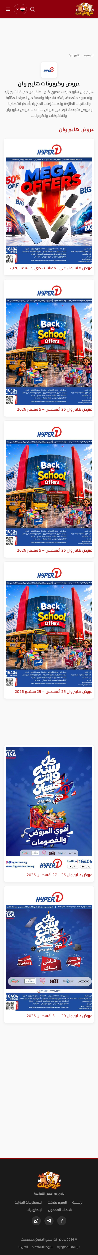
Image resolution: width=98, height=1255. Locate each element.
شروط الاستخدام (42, 1246)
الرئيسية (89, 55)
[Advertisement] (49, 35)
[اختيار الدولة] (20, 9)
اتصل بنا (23, 1246)
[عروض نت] (49, 1180)
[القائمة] (8, 9)
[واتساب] (36, 1220)
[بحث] (32, 9)
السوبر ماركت (57, 1202)
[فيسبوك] (61, 1220)
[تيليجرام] (49, 1220)
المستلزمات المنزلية (28, 1202)
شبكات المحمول (60, 1209)
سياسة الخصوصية (68, 1246)
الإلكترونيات (34, 1209)
